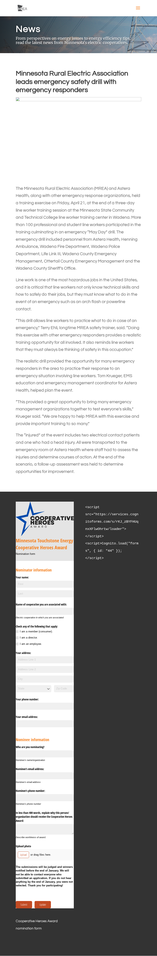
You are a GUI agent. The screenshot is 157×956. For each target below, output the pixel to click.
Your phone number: (27, 699)
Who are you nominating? (30, 747)
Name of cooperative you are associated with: (41, 604)
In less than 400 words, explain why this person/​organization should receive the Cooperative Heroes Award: (44, 817)
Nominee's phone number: (30, 791)
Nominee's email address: (30, 769)
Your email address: (27, 717)
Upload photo (23, 846)
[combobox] (33, 688)
